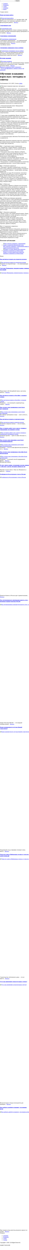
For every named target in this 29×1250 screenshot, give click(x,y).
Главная (5, 3)
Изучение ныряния (5, 58)
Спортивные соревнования (8, 36)
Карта (4, 9)
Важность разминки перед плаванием (10, 67)
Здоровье (5, 8)
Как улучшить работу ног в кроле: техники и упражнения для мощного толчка (13, 429)
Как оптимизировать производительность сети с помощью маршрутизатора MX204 (14, 600)
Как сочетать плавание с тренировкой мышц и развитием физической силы (16, 247)
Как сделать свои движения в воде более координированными (12, 440)
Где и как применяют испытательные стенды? (13, 981)
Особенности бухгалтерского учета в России (13, 474)
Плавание (6, 5)
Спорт (5, 6)
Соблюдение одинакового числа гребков (11, 47)
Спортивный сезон (5, 25)
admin (20, 83)
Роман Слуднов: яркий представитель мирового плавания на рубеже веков (13, 252)
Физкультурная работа (6, 15)
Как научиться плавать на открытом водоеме (13, 259)
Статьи (5, 1240)
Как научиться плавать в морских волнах (12, 419)
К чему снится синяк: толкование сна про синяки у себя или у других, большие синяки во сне (14, 466)
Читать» (16, 22)
